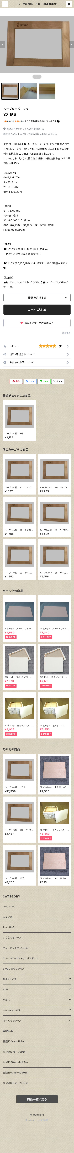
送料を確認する (36, 129)
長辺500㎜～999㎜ (14, 1051)
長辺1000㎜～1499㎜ (15, 1062)
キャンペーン (10, 906)
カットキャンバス (11, 1010)
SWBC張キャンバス (13, 968)
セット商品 (8, 927)
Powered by (33, 1120)
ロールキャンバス (12, 1020)
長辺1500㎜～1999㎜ (15, 1072)
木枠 (5, 989)
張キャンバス (10, 979)
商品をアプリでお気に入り (38, 323)
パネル (6, 999)
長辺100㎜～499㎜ (14, 1041)
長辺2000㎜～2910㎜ (15, 1083)
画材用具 (8, 1031)
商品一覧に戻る (37, 1099)
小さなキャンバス (12, 937)
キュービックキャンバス (15, 948)
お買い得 (8, 916)
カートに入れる (37, 309)
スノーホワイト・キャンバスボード (21, 958)
